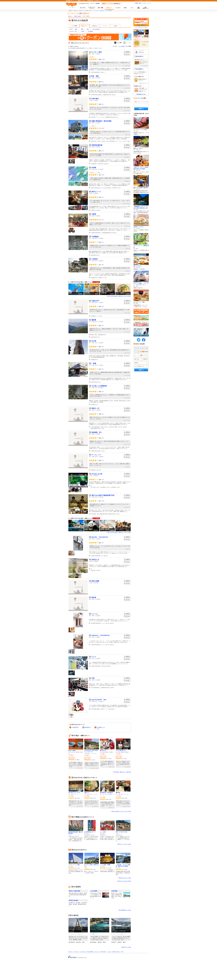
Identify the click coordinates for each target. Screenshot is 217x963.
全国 (76, 29)
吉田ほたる (95, 559)
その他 (82, 31)
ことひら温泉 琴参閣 (105, 864)
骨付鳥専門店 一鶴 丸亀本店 (106, 792)
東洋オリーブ (96, 191)
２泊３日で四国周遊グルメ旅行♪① (99, 928)
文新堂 (94, 214)
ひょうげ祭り (103, 832)
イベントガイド (96, 10)
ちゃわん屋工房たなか (121, 750)
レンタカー (118, 7)
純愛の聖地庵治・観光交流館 (101, 121)
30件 (94, 759)
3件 (102, 325)
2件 (102, 150)
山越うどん (86, 792)
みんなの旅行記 (109, 10)
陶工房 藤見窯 (72, 750)
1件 (102, 460)
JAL (103, 951)
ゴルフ (132, 7)
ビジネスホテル (83, 951)
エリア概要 (74, 25)
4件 (102, 242)
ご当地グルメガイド (88, 10)
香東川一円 (95, 408)
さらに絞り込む (96, 29)
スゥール (95, 614)
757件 (94, 798)
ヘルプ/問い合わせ (147, 0)
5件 (102, 81)
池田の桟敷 (95, 581)
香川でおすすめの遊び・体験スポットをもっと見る (119, 296)
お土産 (115, 25)
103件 (125, 869)
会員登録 (97, 3)
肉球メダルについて (144, 83)
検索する (141, 108)
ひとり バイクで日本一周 (75, 928)
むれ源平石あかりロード (89, 832)
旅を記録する (139, 69)
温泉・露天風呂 (90, 951)
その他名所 (90, 31)
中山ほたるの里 (97, 474)
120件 (110, 758)
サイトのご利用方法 (139, 0)
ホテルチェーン (76, 951)
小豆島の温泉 (114, 890)
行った (127, 54)
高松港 (94, 597)
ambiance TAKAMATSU (101, 635)
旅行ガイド (76, 10)
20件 (103, 174)
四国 (82, 29)
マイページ (149, 3)
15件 (103, 128)
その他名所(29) (75, 727)
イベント (105, 25)
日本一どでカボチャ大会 (121, 832)
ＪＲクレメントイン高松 (74, 864)
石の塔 (94, 341)
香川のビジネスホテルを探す (124, 881)
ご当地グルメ (94, 25)
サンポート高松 (96, 52)
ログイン (92, 3)
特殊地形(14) (88, 727)
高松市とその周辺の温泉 (74, 890)
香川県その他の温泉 (73, 900)
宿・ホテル (70, 951)
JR (101, 951)
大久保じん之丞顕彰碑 (99, 386)
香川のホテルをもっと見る (125, 877)
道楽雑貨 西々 (97, 432)
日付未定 (146, 351)
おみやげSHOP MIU (99, 700)
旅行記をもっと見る (126, 947)
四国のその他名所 (77, 16)
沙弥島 (94, 167)
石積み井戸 (95, 301)
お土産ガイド (102, 10)
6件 (102, 104)
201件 (110, 868)
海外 (138, 8)
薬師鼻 (94, 320)
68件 (78, 759)
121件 (94, 869)
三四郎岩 (95, 259)
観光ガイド (81, 10)
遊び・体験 (100, 7)
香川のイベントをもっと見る (124, 844)
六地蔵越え (95, 236)
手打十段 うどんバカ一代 (74, 792)
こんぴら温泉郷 (93, 890)
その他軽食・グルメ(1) (101, 728)
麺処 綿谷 (118, 792)
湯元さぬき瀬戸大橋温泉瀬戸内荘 (103, 495)
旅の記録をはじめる (141, 94)
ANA (105, 951)
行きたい (127, 52)
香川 (88, 29)
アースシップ (96, 455)
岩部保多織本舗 (97, 145)
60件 (125, 758)
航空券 (125, 7)
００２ (94, 657)
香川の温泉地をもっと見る (125, 910)
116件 (78, 868)
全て (76, 31)
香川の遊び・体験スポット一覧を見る (122, 772)
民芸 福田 (95, 76)
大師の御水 (95, 98)
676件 (110, 799)
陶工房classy (103, 750)
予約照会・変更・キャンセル (140, 3)
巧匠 (93, 678)
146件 (125, 798)
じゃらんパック (91, 8)
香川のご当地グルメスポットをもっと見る (121, 811)
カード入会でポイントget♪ (141, 27)
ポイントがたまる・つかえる (73, 13)
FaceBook (143, 340)
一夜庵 (94, 363)
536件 (78, 798)
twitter (138, 340)
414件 (103, 59)
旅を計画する (139, 56)
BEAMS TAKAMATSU (100, 537)
